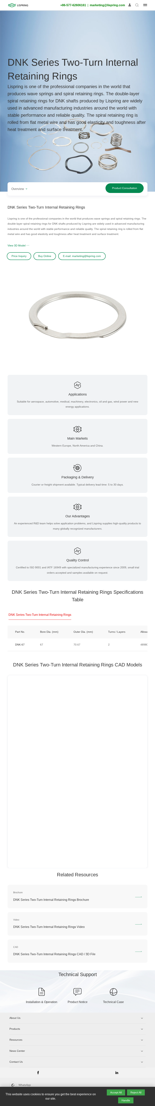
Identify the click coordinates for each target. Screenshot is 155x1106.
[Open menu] (143, 5)
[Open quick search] (137, 5)
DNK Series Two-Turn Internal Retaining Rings (40, 614)
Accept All (116, 1092)
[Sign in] (129, 5)
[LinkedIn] (117, 1074)
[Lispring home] (18, 5)
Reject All (135, 1092)
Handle (126, 1100)
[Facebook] (38, 1074)
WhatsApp (25, 1084)
